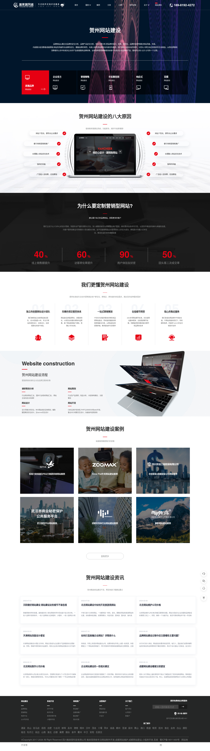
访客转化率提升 (83, 263)
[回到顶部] (204, 598)
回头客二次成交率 (169, 263)
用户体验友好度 (126, 263)
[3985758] (204, 588)
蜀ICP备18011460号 (170, 739)
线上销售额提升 (41, 263)
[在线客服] (204, 574)
